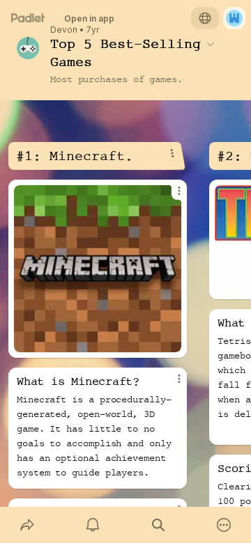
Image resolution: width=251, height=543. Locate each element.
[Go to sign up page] (234, 18)
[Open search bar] (158, 525)
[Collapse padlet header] (210, 44)
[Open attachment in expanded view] (97, 268)
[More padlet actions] (223, 525)
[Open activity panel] (92, 525)
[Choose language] (205, 18)
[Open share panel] (27, 525)
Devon (63, 30)
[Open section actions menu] (172, 153)
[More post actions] (170, 196)
